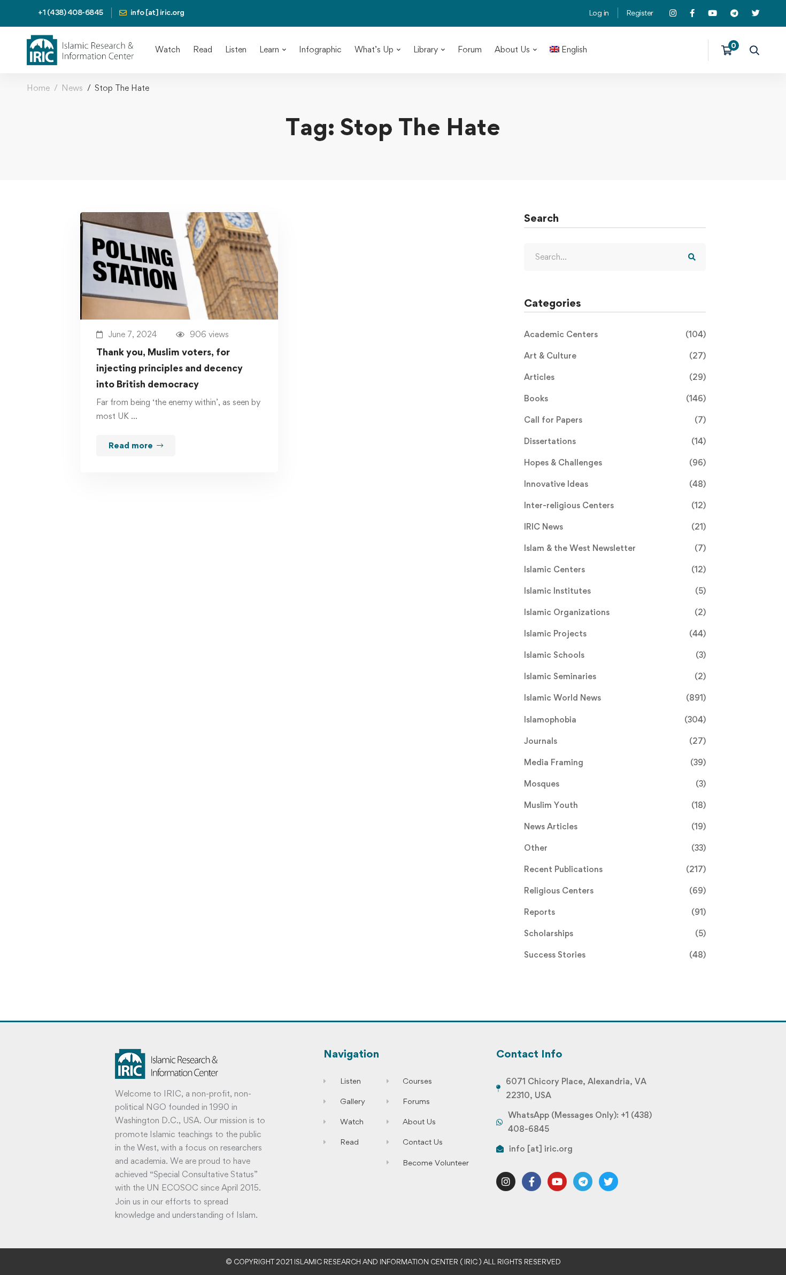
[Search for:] (615, 257)
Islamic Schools (615, 655)
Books (615, 398)
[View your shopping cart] (730, 50)
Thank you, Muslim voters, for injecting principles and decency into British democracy (169, 368)
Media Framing (615, 762)
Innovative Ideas (615, 484)
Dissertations (615, 441)
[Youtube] (557, 1181)
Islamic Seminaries (615, 676)
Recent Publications (615, 869)
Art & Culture (615, 356)
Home (38, 88)
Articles (615, 377)
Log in (599, 12)
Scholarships (615, 933)
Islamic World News (615, 698)
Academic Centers (615, 334)
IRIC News (615, 527)
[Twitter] (608, 1181)
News (72, 88)
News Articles (615, 826)
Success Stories (615, 955)
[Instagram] (505, 1181)
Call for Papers (615, 420)
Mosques (615, 784)
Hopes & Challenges (615, 462)
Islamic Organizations (615, 612)
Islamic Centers (615, 569)
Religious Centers (615, 890)
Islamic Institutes (615, 591)
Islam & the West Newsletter (615, 548)
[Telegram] (582, 1181)
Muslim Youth (615, 805)
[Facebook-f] (531, 1181)
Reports (615, 912)
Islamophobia (615, 719)
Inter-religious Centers (615, 505)
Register (639, 12)
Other (615, 848)
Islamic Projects (615, 633)
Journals (615, 741)
